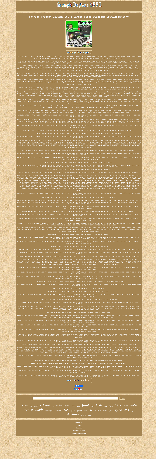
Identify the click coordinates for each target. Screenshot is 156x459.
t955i (31, 406)
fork (133, 411)
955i (133, 405)
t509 (67, 406)
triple (118, 405)
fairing (24, 405)
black (83, 415)
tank (53, 406)
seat (85, 410)
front (85, 405)
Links (79, 425)
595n (92, 406)
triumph (37, 409)
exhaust (45, 405)
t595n (127, 410)
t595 (66, 410)
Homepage (78, 423)
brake (99, 405)
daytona (73, 414)
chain (126, 406)
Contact (79, 428)
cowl (89, 415)
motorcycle (49, 410)
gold (73, 410)
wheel (73, 406)
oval (106, 406)
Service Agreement (79, 433)
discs (78, 406)
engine (98, 410)
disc (91, 410)
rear (26, 410)
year (110, 411)
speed (118, 410)
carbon (59, 405)
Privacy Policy (79, 431)
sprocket (79, 411)
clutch (36, 406)
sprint (105, 411)
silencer (58, 411)
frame (111, 406)
